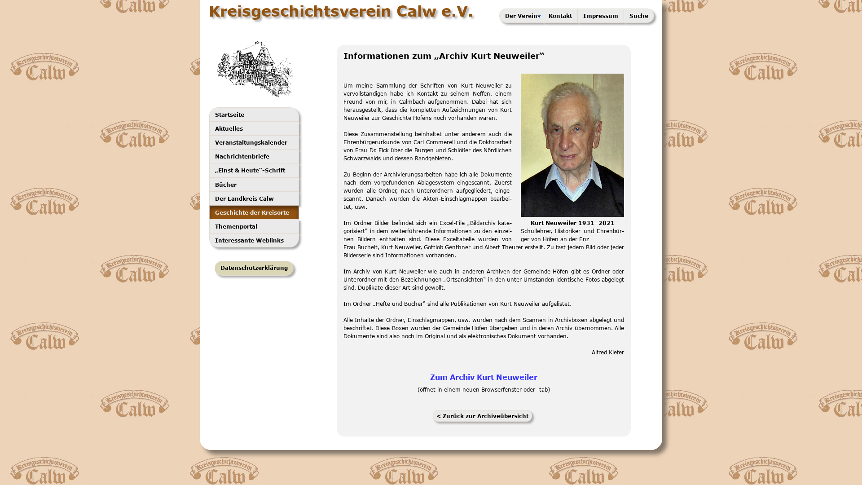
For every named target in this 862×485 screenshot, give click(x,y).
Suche (638, 16)
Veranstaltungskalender (251, 142)
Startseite (229, 114)
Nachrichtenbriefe (242, 156)
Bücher (226, 184)
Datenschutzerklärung (254, 268)
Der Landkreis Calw (244, 198)
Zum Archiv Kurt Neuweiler (483, 377)
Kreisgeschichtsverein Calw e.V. (341, 11)
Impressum (600, 16)
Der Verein (521, 16)
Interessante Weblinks (249, 240)
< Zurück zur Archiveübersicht (482, 416)
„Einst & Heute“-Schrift (250, 170)
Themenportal (236, 226)
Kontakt (560, 16)
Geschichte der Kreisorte (252, 212)
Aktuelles (229, 128)
